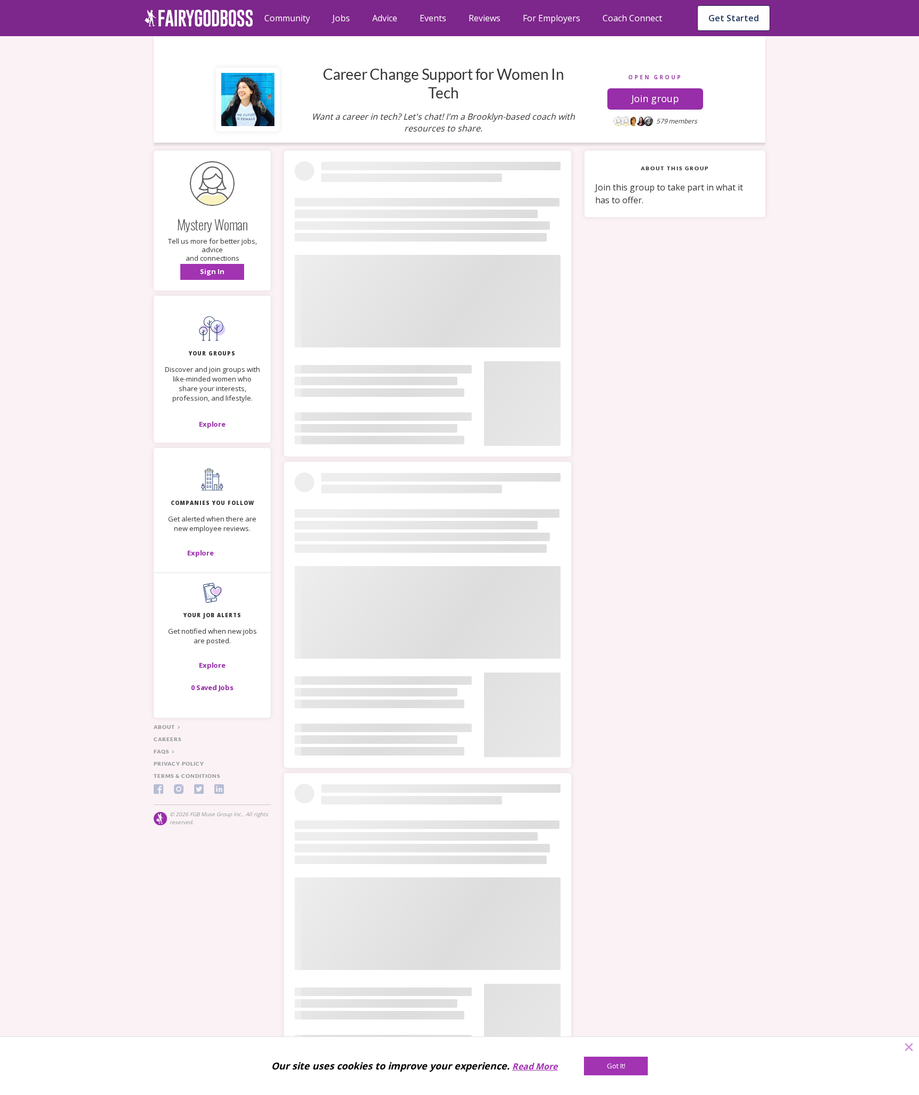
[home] (199, 18)
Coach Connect (632, 18)
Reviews (484, 18)
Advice (384, 18)
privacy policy (179, 763)
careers (167, 739)
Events (433, 18)
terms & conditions (187, 776)
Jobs (341, 18)
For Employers (551, 18)
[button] (655, 99)
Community (287, 18)
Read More (534, 1066)
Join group (655, 98)
